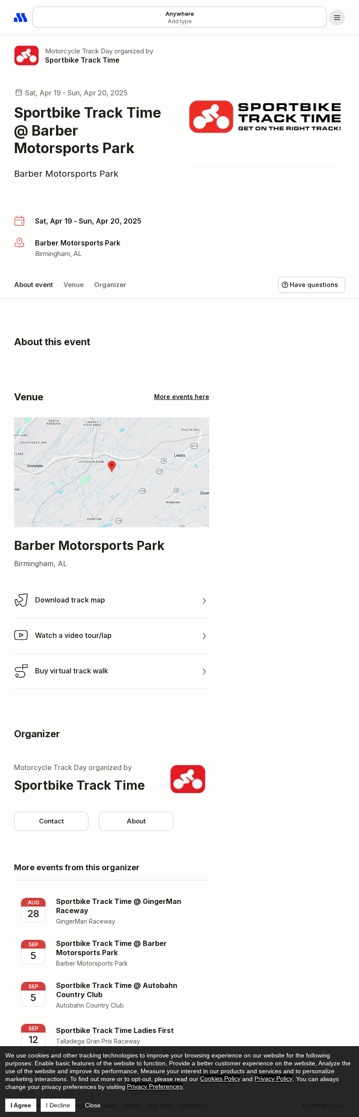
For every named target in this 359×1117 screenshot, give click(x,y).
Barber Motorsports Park (66, 173)
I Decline (58, 1105)
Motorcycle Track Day (79, 51)
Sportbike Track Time (82, 60)
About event (33, 284)
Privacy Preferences (155, 1086)
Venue (73, 284)
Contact (51, 821)
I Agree (21, 1105)
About (136, 821)
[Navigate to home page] (21, 17)
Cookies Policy (220, 1078)
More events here (181, 396)
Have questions (314, 284)
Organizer (110, 284)
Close (93, 1105)
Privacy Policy (273, 1078)
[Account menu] (337, 17)
